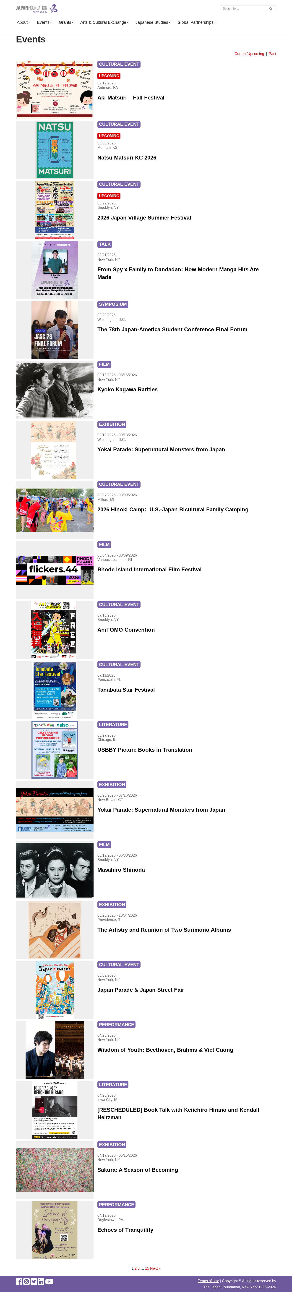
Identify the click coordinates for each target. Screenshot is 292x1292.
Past (272, 54)
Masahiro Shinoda (121, 870)
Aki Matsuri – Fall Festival (131, 97)
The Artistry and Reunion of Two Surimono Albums (164, 930)
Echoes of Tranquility (125, 1230)
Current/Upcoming (250, 54)
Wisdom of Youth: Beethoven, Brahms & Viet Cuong (165, 1050)
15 (147, 1268)
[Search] (271, 8)
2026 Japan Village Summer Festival (145, 217)
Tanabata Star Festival (126, 690)
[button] (29, 22)
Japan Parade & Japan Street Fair (140, 990)
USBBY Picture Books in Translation (144, 750)
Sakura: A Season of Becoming (137, 1170)
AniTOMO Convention (126, 630)
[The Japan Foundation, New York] (36, 8)
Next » (155, 1268)
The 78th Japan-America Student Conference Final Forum (172, 329)
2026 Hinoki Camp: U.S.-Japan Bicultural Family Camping (173, 509)
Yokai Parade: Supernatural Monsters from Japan (161, 449)
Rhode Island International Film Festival (149, 569)
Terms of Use (208, 1281)
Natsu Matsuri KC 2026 (126, 157)
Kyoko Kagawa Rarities (127, 389)
